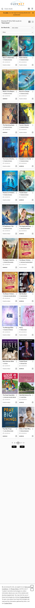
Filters (4, 32)
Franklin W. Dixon (8, 59)
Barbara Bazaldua (25, 431)
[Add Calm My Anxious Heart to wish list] (33, 403)
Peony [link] (21, 327)
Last (22, 446)
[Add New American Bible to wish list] (16, 369)
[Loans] (28, 9)
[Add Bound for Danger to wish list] (33, 99)
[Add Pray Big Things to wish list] (16, 436)
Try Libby (5, 13)
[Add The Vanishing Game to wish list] (16, 133)
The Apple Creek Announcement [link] (9, 260)
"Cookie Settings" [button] (24, 597)
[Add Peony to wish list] (33, 335)
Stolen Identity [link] (23, 57)
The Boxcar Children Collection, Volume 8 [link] (25, 260)
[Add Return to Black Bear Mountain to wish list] (16, 65)
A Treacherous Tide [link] (8, 226)
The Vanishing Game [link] (8, 125)
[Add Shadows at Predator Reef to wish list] (16, 200)
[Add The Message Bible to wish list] (16, 335)
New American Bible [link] (8, 361)
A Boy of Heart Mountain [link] (25, 429)
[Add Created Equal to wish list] (33, 369)
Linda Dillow (23, 397)
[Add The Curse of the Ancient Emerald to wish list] (16, 166)
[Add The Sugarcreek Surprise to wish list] (33, 234)
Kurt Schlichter (24, 296)
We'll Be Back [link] (23, 294)
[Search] (2, 8)
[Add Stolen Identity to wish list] (33, 65)
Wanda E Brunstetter (25, 228)
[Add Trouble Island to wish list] (33, 200)
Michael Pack (24, 363)
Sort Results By (5, 27)
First (14, 446)
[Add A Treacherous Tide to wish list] (16, 234)
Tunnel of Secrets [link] (24, 125)
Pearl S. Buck (24, 329)
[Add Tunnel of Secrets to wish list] (33, 133)
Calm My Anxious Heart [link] (25, 395)
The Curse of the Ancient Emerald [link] (9, 159)
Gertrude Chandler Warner (26, 262)
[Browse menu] (32, 9)
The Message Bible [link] (8, 327)
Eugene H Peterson (8, 329)
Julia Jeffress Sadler (8, 431)
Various (6, 363)
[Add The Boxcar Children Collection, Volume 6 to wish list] (16, 301)
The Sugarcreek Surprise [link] (25, 226)
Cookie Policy (8, 603)
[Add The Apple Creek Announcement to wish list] (16, 268)
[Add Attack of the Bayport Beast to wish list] (16, 99)
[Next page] (24, 443)
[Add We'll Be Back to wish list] (33, 301)
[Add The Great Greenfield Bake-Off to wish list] (16, 403)
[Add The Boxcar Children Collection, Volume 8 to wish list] (33, 268)
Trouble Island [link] (23, 192)
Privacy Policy (15, 589)
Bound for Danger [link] (24, 91)
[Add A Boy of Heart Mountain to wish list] (33, 436)
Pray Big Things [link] (7, 429)
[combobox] (14, 9)
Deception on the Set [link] (25, 159)
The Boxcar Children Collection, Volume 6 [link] (9, 294)
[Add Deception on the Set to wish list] (33, 166)
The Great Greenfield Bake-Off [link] (9, 395)
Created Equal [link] (23, 361)
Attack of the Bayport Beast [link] (9, 91)
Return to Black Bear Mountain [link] (9, 57)
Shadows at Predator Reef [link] (9, 192)
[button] (29, 22)
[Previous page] (12, 443)
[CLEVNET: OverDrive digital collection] (17, 3)
